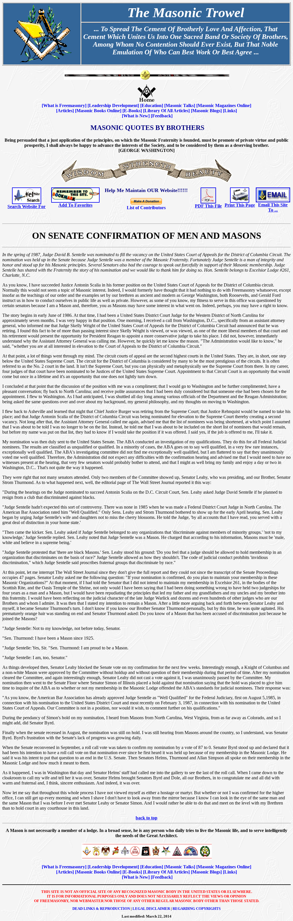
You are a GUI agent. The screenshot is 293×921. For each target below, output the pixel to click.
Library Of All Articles (166, 110)
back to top (146, 817)
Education (152, 105)
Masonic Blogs (206, 110)
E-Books (132, 110)
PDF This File (208, 205)
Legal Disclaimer (151, 908)
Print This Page (240, 205)
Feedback (161, 115)
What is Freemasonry (64, 105)
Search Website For (26, 206)
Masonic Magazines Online (224, 105)
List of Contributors (146, 207)
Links (229, 110)
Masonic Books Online (98, 110)
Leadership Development (113, 105)
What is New (135, 115)
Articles (65, 110)
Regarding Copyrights (197, 908)
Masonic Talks (180, 105)
